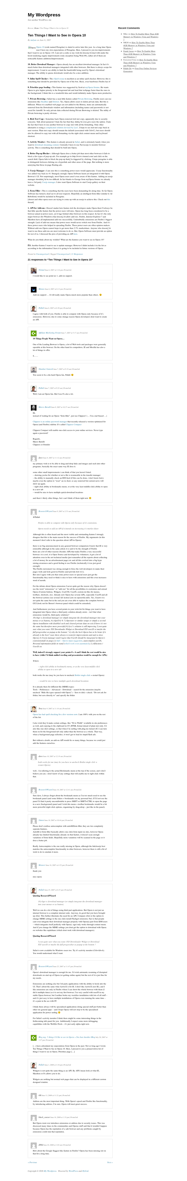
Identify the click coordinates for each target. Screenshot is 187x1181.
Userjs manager (48, 182)
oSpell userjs (58, 78)
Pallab (41, 307)
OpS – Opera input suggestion (69, 640)
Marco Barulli (45, 407)
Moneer (42, 865)
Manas (41, 288)
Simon (41, 820)
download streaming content (47, 144)
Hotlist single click (82, 675)
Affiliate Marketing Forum (50, 332)
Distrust (56, 101)
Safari (77, 141)
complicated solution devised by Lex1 (62, 127)
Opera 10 (40, 47)
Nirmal (41, 269)
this (108, 199)
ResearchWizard (46, 511)
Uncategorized (42, 254)
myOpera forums (92, 87)
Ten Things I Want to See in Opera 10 (57, 35)
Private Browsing (85, 98)
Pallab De (127, 68)
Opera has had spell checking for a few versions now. (55, 714)
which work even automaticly (77, 643)
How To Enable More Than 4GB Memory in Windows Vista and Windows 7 (141, 36)
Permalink (67, 270)
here (75, 233)
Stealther (44, 101)
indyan (33, 40)
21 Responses (77, 254)
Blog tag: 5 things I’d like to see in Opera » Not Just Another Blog (67, 1037)
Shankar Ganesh (46, 369)
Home (36, 28)
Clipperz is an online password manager (50, 421)
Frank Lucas (128, 51)
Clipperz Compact (73, 424)
